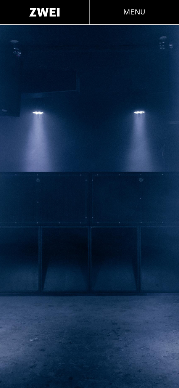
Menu (134, 12)
